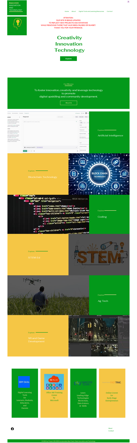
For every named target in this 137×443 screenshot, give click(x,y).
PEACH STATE (14, 3)
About (110, 428)
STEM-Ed (34, 257)
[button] (128, 1)
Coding (102, 216)
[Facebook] (12, 429)
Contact (111, 431)
